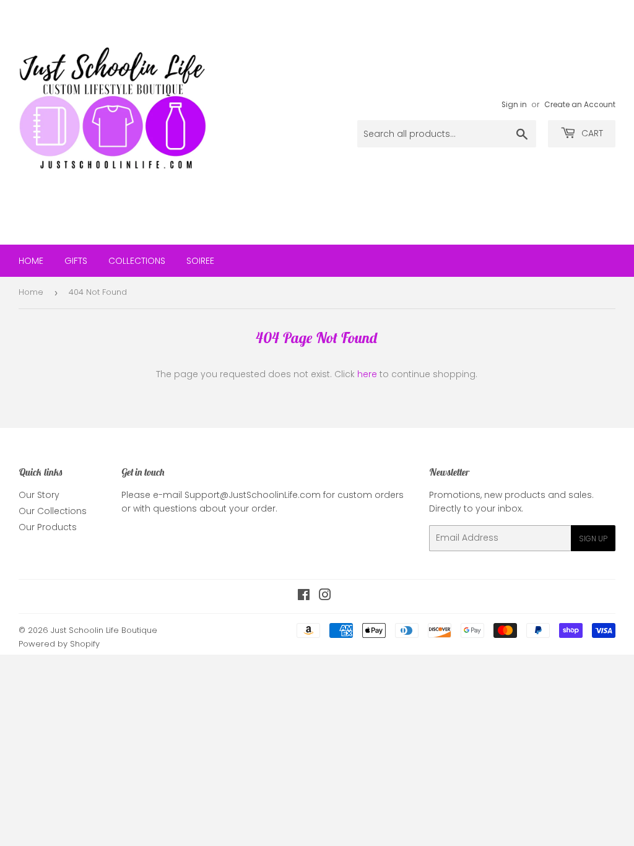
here (367, 374)
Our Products (48, 527)
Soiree (200, 261)
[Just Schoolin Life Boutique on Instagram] (325, 596)
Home (31, 261)
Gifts (75, 261)
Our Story (39, 495)
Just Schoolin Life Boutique (104, 630)
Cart (591, 133)
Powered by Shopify (59, 644)
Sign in (514, 105)
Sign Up (593, 538)
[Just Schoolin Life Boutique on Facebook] (303, 596)
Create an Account (579, 105)
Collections (136, 261)
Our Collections (53, 511)
